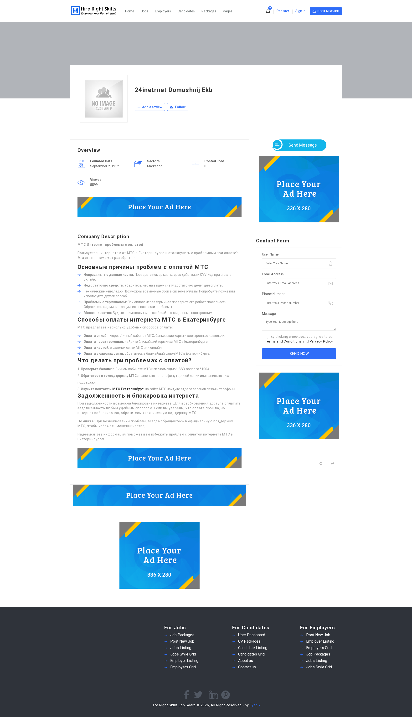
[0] (268, 11)
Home (129, 11)
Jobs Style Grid (183, 654)
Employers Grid (183, 667)
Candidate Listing (252, 647)
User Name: (270, 254)
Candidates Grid (251, 654)
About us (245, 660)
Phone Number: (273, 294)
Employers (163, 11)
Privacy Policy (321, 341)
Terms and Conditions (283, 341)
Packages (208, 11)
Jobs (144, 11)
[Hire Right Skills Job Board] (96, 11)
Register (283, 11)
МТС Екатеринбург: (128, 389)
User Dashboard (251, 635)
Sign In (300, 11)
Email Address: (273, 274)
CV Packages (249, 641)
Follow (179, 107)
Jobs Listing (180, 647)
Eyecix (255, 705)
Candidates (186, 11)
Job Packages (182, 635)
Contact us (247, 667)
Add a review (151, 107)
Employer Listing (184, 660)
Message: (269, 314)
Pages (227, 11)
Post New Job (182, 641)
